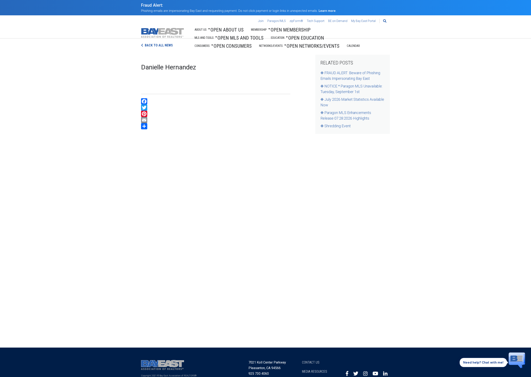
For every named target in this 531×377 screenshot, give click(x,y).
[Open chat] (517, 361)
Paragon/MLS (276, 21)
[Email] (215, 120)
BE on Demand (337, 21)
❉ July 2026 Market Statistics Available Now (352, 102)
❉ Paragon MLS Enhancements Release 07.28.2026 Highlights (345, 115)
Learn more (327, 11)
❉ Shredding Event (335, 126)
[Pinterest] (215, 114)
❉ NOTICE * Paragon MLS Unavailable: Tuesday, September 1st (351, 89)
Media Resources (314, 371)
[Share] (215, 126)
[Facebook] (215, 101)
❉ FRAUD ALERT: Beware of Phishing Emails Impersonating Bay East (350, 76)
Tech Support (315, 21)
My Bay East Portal (363, 21)
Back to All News (159, 45)
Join (261, 21)
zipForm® (296, 21)
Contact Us (310, 362)
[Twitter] (215, 107)
